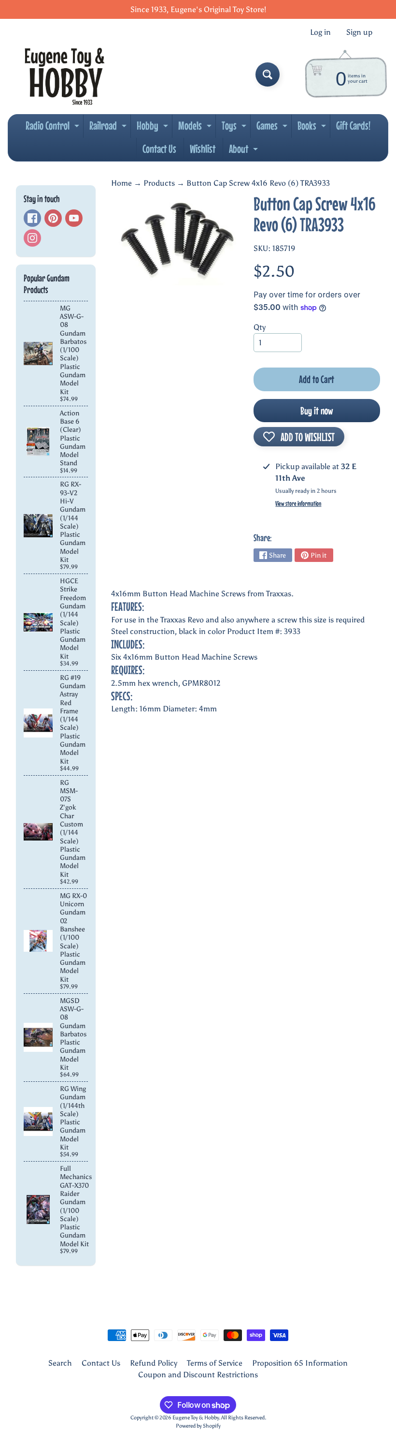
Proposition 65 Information (300, 1363)
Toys (235, 128)
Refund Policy (153, 1363)
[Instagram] (32, 238)
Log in (320, 32)
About (244, 151)
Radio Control (54, 128)
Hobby (153, 128)
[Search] (267, 74)
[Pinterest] (53, 218)
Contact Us (159, 148)
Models (196, 128)
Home (121, 183)
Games (273, 128)
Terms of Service (214, 1363)
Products (159, 183)
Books (312, 128)
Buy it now (316, 410)
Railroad (109, 128)
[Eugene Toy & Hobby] (64, 74)
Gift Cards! (353, 125)
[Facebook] (32, 218)
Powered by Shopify (198, 1425)
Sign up (359, 32)
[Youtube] (74, 218)
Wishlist (202, 148)
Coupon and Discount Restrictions (198, 1374)
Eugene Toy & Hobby (195, 1417)
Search (60, 1363)
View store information (298, 503)
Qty (260, 327)
